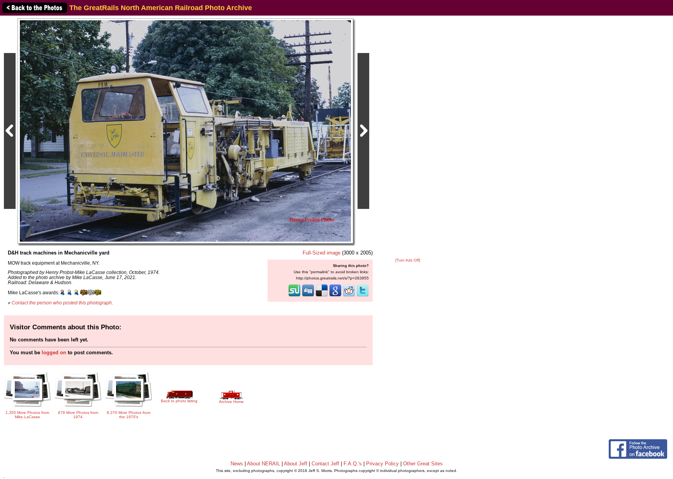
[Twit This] (362, 296)
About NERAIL (263, 464)
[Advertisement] (408, 137)
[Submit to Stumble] (294, 296)
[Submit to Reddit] (349, 296)
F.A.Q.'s (353, 464)
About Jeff (295, 464)
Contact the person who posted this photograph (62, 302)
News (237, 464)
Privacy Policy (382, 464)
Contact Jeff (325, 464)
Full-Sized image (321, 253)
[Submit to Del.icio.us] (321, 296)
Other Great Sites (423, 464)
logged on (54, 352)
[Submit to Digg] (308, 296)
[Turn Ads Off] (407, 260)
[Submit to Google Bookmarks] (335, 296)
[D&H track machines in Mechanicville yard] (185, 131)
